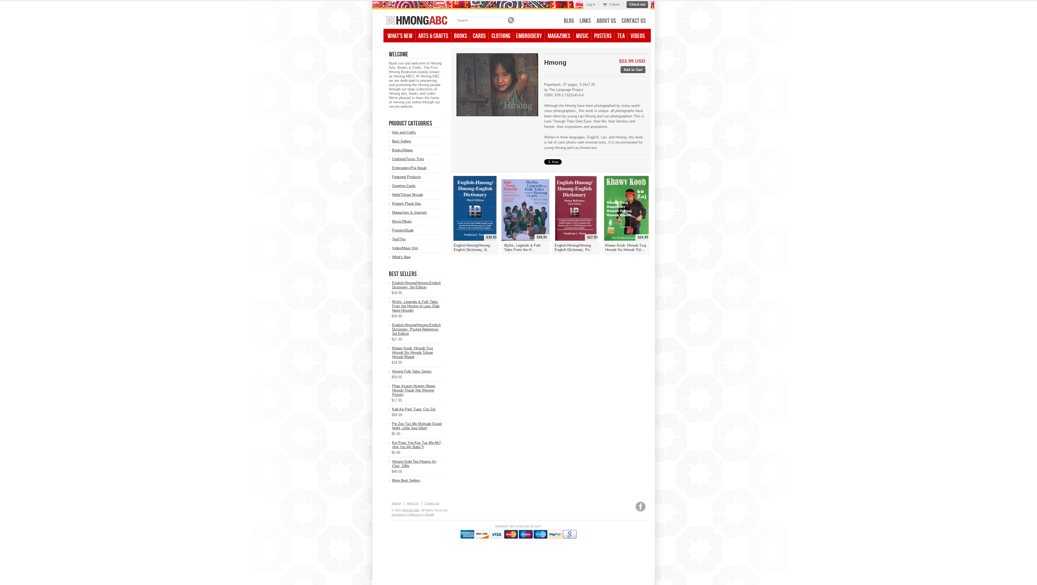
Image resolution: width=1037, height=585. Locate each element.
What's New (400, 36)
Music (582, 36)
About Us (606, 21)
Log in (590, 4)
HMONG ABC (411, 510)
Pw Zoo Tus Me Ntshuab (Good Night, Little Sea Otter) (417, 426)
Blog (569, 21)
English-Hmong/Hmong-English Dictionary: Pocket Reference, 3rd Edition (416, 329)
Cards (479, 36)
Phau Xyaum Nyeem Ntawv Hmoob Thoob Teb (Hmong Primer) (413, 390)
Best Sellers (401, 141)
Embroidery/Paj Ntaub (409, 168)
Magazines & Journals (409, 212)
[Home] (416, 21)
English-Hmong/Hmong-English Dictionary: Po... (574, 247)
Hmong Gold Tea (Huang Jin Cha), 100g (414, 464)
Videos (638, 36)
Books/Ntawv (402, 150)
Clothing (500, 36)
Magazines (559, 36)
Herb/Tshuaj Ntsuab (407, 195)
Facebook (640, 507)
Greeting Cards (404, 186)
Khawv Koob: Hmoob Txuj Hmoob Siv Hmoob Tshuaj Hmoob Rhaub (412, 352)
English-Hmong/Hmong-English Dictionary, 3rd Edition (416, 285)
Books (460, 36)
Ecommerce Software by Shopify (413, 514)
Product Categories (410, 123)
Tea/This (399, 239)
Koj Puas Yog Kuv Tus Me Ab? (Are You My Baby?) (416, 445)
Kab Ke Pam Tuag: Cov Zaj (413, 409)
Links (585, 21)
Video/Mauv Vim (405, 248)
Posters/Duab (402, 230)
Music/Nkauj (402, 221)
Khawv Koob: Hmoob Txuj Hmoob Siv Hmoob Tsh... (625, 247)
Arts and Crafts (404, 132)
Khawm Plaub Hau (406, 204)
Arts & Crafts (433, 36)
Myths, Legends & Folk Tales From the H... (522, 247)
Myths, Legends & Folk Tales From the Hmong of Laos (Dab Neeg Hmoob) (415, 306)
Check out (637, 4)
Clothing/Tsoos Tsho (408, 159)
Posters (603, 36)
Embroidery (529, 36)
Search (396, 503)
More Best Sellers (406, 480)
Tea (621, 36)
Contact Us (634, 21)
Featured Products (406, 177)
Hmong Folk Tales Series (412, 371)
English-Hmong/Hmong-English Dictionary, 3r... (472, 247)
